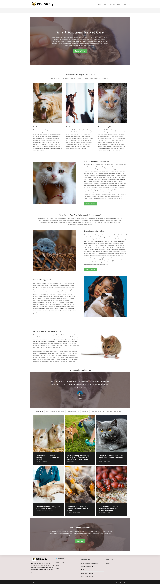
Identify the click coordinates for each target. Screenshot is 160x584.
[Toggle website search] (129, 4)
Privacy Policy (60, 562)
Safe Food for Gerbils (41, 461)
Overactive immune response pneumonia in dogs (48, 507)
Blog (124, 582)
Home (110, 582)
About (58, 565)
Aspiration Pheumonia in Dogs (44, 510)
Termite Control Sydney (73, 512)
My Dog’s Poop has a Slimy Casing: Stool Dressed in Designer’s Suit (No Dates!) (78, 457)
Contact (58, 568)
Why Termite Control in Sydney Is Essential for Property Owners (108, 508)
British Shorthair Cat (104, 461)
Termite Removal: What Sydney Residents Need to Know (77, 508)
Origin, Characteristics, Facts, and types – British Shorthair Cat (111, 457)
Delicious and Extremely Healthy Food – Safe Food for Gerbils (47, 457)
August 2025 (109, 563)
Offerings (119, 582)
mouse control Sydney (45, 353)
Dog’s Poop (70, 461)
